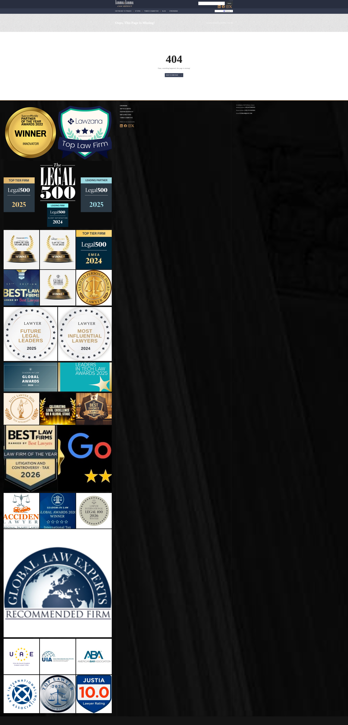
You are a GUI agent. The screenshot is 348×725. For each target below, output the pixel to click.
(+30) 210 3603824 (249, 110)
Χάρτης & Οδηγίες (125, 108)
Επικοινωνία (123, 105)
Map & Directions (125, 114)
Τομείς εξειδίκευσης (126, 117)
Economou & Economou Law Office (216, 23)
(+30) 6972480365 (250, 107)
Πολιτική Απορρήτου (126, 111)
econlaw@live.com (246, 113)
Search (231, 0)
